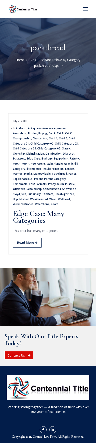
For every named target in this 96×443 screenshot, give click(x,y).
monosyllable (42, 174)
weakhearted (39, 199)
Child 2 (63, 138)
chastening (40, 138)
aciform (21, 128)
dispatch (69, 153)
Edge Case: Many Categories (38, 217)
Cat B (60, 133)
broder (32, 133)
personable (20, 184)
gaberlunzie (55, 164)
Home (20, 60)
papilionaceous (23, 179)
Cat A (52, 133)
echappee (19, 158)
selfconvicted (52, 189)
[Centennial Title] (22, 8)
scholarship (34, 189)
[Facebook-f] (43, 429)
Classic (66, 148)
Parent (38, 179)
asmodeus (20, 133)
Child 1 (53, 138)
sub (23, 194)
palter (72, 174)
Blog (32, 60)
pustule (70, 184)
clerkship (19, 153)
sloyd (16, 194)
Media (28, 174)
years (54, 204)
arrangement (58, 128)
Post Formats (38, 184)
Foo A (17, 164)
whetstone (42, 204)
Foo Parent (38, 164)
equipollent (61, 158)
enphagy (47, 158)
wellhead (64, 199)
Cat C (68, 133)
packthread (59, 174)
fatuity (74, 158)
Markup (18, 174)
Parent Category (55, 179)
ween (53, 199)
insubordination (53, 169)
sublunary (34, 194)
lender (69, 169)
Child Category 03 (66, 143)
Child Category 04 (24, 148)
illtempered (34, 169)
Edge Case (33, 158)
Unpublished (21, 199)
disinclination (35, 153)
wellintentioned (23, 204)
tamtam (47, 194)
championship (22, 138)
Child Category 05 (48, 148)
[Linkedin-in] (52, 429)
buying (42, 133)
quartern (19, 189)
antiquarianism (38, 128)
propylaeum (56, 184)
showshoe (69, 189)
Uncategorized (64, 194)
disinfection (53, 153)
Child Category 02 (41, 143)
